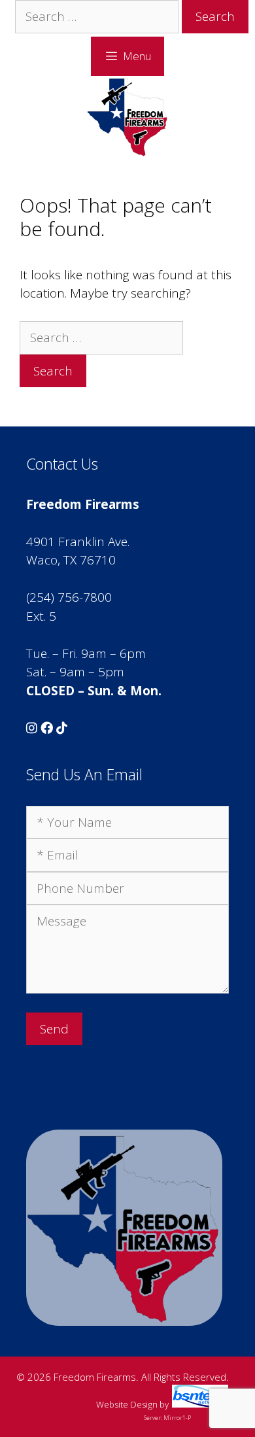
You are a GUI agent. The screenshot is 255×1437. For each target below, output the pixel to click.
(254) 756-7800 (69, 597)
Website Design (127, 1404)
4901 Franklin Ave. (77, 541)
